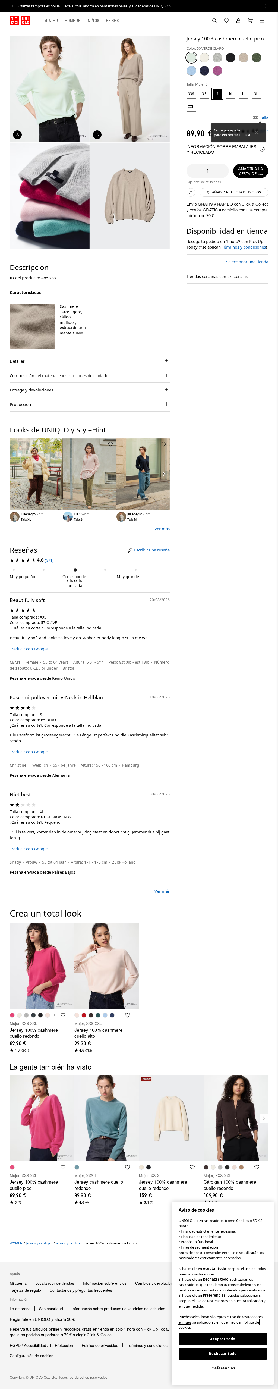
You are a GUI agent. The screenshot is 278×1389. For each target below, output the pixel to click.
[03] (217, 57)
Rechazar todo (223, 1353)
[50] (191, 57)
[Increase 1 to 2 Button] (222, 171)
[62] (191, 71)
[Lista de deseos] (226, 21)
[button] (32, 326)
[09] (230, 57)
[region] (223, 1293)
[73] (217, 71)
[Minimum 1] (194, 171)
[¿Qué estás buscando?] (214, 21)
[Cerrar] (257, 133)
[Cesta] (250, 21)
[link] (144, 6)
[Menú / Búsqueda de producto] (262, 21)
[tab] (51, 21)
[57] (256, 57)
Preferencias (222, 1368)
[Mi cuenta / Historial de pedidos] (238, 21)
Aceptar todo (222, 1339)
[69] (204, 71)
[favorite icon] (63, 1015)
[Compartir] (191, 192)
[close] (12, 6)
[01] (204, 57)
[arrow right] (164, 474)
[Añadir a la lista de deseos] (57, 444)
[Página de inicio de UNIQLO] (20, 21)
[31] (243, 57)
